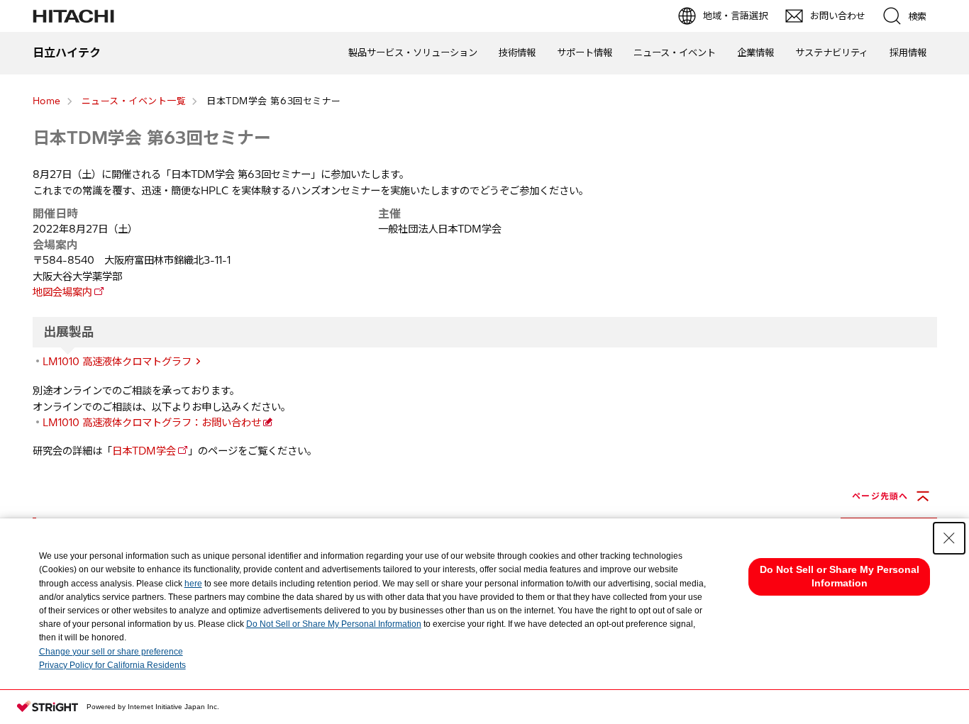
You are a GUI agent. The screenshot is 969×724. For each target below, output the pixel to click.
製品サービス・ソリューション (412, 52)
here (193, 584)
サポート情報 (584, 52)
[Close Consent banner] (949, 538)
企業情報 (755, 52)
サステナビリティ (831, 52)
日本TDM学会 (144, 451)
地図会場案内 (62, 292)
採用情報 (908, 52)
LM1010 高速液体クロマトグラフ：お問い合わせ (152, 422)
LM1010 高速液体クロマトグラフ (117, 361)
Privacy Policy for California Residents (112, 665)
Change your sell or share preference (111, 652)
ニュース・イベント (674, 52)
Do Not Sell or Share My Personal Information (333, 624)
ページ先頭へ (880, 496)
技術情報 (517, 52)
